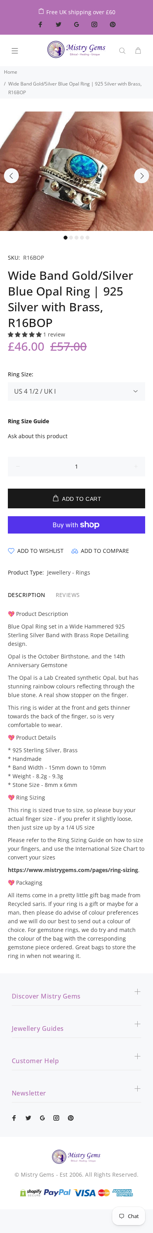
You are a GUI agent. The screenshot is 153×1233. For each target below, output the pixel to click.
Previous (11, 175)
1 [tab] (65, 238)
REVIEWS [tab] (68, 595)
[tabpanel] (76, 171)
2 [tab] (71, 238)
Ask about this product (37, 436)
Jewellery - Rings (68, 572)
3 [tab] (76, 238)
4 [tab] (82, 238)
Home (10, 72)
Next (141, 175)
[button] (25, 334)
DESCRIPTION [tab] (27, 595)
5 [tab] (87, 238)
